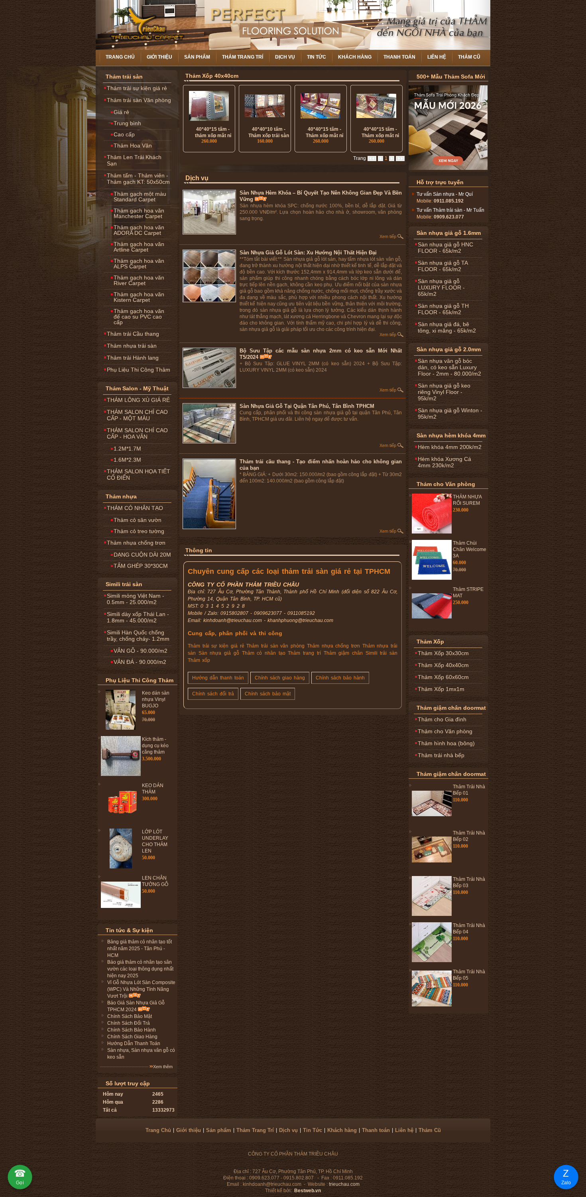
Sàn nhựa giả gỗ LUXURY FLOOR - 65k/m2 (441, 287)
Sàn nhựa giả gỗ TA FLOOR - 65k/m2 (443, 266)
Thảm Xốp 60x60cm (443, 677)
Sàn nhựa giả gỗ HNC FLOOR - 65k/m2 (445, 247)
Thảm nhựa (121, 496)
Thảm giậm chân (343, 653)
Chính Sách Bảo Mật (129, 1016)
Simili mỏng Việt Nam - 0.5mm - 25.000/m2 (135, 599)
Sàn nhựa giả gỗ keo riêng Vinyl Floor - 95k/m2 (444, 392)
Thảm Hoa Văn (133, 145)
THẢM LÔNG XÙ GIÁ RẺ (138, 400)
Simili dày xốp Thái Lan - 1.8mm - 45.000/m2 (138, 617)
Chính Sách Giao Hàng (132, 1037)
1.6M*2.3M (127, 460)
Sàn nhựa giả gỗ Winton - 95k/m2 (450, 413)
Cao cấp (124, 134)
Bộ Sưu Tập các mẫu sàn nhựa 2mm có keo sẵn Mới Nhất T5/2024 (321, 354)
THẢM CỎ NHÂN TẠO (135, 508)
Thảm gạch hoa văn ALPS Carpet (139, 264)
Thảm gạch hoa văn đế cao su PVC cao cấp (139, 316)
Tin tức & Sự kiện (129, 930)
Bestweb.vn (307, 1190)
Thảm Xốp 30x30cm (443, 653)
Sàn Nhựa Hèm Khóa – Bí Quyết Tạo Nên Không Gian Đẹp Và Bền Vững (321, 196)
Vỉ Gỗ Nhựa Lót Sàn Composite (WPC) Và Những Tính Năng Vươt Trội (141, 989)
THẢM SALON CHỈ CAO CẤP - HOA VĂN (137, 433)
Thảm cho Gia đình (442, 719)
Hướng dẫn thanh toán (218, 678)
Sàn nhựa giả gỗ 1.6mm (449, 233)
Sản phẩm (197, 57)
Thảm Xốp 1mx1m (441, 689)
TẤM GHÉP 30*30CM (141, 566)
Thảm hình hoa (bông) (446, 743)
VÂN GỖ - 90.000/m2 (140, 651)
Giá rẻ (121, 112)
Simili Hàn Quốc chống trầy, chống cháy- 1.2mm (138, 635)
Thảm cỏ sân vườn (137, 520)
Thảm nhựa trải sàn (132, 346)
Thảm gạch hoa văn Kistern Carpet (139, 297)
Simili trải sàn (124, 584)
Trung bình (127, 123)
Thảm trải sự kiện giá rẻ (137, 88)
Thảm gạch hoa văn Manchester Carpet (139, 213)
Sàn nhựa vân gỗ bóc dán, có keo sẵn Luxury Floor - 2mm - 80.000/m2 (449, 367)
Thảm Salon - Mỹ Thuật (137, 388)
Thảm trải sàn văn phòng (275, 646)
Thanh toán (399, 57)
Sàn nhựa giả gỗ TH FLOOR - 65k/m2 (443, 309)
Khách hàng (355, 57)
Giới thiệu (159, 57)
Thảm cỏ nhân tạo (263, 653)
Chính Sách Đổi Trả (128, 1023)
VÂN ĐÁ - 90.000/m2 (140, 662)
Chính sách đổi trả (213, 694)
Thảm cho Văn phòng (446, 484)
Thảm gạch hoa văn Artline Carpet (139, 247)
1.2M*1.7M (127, 448)
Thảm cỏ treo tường (139, 531)
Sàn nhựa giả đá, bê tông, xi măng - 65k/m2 (447, 327)
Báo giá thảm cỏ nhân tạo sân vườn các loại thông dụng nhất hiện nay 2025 (140, 968)
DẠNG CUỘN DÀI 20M (142, 554)
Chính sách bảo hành (340, 678)
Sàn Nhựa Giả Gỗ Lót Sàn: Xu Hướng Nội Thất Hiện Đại (308, 253)
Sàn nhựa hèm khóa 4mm (451, 435)
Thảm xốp (199, 660)
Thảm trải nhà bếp (441, 755)
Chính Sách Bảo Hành (131, 1030)
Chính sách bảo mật (268, 694)
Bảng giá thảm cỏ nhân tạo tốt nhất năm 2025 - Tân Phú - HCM (139, 948)
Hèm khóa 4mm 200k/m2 (450, 447)
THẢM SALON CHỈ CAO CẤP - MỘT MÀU (137, 415)
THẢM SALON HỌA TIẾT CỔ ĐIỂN (138, 474)
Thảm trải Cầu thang (133, 334)
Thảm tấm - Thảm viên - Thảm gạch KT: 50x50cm (138, 178)
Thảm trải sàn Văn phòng (139, 100)
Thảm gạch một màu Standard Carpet (140, 197)
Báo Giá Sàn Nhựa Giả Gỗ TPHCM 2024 (136, 1006)
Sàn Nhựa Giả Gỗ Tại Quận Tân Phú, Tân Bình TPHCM (307, 406)
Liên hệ (436, 57)
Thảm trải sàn (124, 76)
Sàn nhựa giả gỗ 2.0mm (449, 349)
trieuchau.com (344, 1184)
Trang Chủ (120, 57)
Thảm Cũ (469, 57)
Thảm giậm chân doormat (451, 708)
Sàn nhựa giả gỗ (219, 653)
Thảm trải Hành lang (133, 357)
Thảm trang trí (304, 653)
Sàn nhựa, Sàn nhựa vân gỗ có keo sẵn (141, 1053)
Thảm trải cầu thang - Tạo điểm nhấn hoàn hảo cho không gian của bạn (321, 465)
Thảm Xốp (430, 641)
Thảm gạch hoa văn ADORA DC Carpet (139, 230)
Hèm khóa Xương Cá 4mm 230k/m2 (444, 462)
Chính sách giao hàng (280, 678)
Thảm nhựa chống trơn (136, 542)
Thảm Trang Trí (242, 57)
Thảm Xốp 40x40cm (211, 76)
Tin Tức (316, 57)
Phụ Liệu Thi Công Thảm (138, 369)
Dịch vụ (285, 57)
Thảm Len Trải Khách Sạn (134, 160)
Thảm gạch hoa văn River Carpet (139, 280)
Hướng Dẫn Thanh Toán (133, 1043)
